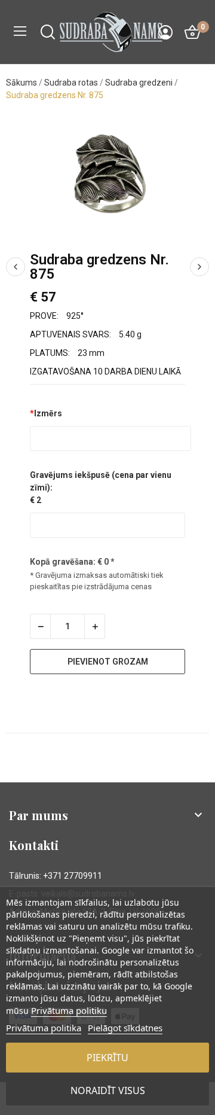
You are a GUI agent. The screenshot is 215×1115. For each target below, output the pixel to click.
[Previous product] (15, 266)
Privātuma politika (43, 1028)
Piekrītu (107, 1057)
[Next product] (199, 266)
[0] (192, 32)
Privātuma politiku (69, 1010)
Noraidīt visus (107, 1090)
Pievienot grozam (107, 661)
